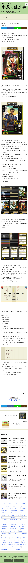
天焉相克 (4, 512)
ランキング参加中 (14, 400)
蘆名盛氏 (4, 531)
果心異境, (10, 546)
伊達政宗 (22, 506)
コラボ (13, 540)
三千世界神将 (5, 506)
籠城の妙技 (22, 526)
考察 (24, 546)
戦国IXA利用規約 (21, 544)
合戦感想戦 (10, 508)
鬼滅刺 (24, 533)
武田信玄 (22, 522)
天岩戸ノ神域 (4, 510)
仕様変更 (16, 542)
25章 (10, 503)
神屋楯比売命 (4, 526)
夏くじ (17, 508)
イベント (4, 540)
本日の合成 (13, 519)
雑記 (18, 549)
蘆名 (22, 528)
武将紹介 (18, 546)
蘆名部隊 (13, 531)
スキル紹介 (21, 540)
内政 (23, 542)
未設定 (3, 546)
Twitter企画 (4, 537)
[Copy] (24, 28)
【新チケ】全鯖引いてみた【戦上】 (16, 447)
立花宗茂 (13, 526)
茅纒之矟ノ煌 (13, 528)
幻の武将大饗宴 (15, 515)
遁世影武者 (4, 533)
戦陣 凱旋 (4, 517)
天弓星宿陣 (14, 510)
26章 (17, 503)
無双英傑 (14, 524)
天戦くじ (22, 510)
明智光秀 (22, 517)
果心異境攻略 (4, 522)
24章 (3, 503)
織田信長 (4, 528)
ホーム (3, 17)
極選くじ (14, 522)
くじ (7, 17)
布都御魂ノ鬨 (5, 515)
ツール (3, 542)
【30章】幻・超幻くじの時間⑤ (15, 484)
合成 (3, 544)
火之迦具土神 (4, 524)
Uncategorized (14, 537)
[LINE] (17, 28)
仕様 (10, 542)
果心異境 (22, 519)
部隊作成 (4, 549)
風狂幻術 (17, 533)
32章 (23, 503)
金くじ (11, 533)
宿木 (22, 512)
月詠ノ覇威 (4, 519)
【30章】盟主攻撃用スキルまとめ (16, 438)
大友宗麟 (23, 508)
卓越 (3, 508)
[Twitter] (4, 28)
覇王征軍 (22, 531)
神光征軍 (22, 524)
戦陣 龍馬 (13, 517)
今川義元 (14, 506)
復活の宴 (23, 515)
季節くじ (13, 512)
